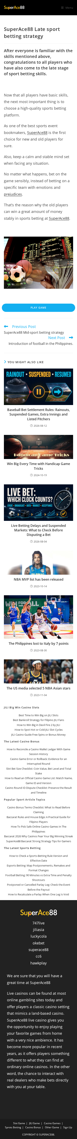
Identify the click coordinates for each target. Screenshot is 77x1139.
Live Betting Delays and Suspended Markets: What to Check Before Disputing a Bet (38, 530)
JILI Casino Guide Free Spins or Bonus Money (38, 734)
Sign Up (67, 1127)
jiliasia (38, 929)
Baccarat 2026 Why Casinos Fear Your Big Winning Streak (38, 836)
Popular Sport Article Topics (24, 799)
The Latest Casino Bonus (21, 741)
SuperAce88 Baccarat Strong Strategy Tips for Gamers (38, 841)
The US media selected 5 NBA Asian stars (38, 688)
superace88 (38, 949)
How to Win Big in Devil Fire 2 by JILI (38, 725)
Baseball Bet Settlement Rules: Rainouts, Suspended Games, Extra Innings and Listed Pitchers (38, 414)
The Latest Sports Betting (22, 848)
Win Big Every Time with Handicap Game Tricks (38, 466)
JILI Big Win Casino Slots (21, 707)
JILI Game (34, 1123)
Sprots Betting (13, 1127)
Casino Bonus (33, 1127)
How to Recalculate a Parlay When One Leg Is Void (38, 894)
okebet (38, 943)
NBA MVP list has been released (38, 579)
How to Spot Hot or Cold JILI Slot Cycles (39, 730)
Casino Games (52, 1123)
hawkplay (38, 963)
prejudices (13, 194)
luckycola (39, 936)
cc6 (38, 956)
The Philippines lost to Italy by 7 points (39, 643)
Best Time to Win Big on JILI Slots (38, 715)
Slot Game (19, 1123)
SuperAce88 (37, 132)
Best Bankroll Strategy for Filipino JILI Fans (38, 720)
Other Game (52, 1127)
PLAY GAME (39, 307)
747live (38, 923)
